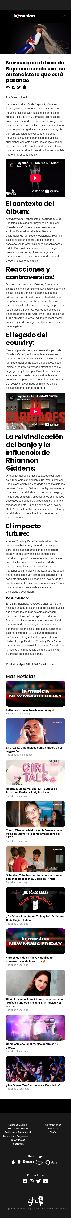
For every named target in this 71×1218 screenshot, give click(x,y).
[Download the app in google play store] (19, 1161)
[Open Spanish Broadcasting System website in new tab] (36, 1200)
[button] (7, 16)
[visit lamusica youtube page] (45, 1181)
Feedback (18, 1143)
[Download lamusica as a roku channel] (29, 1161)
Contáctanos (53, 1124)
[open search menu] (62, 16)
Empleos (53, 1128)
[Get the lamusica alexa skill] (52, 1161)
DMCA (53, 1132)
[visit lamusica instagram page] (31, 1181)
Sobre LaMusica (17, 1124)
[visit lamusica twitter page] (38, 1181)
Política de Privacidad (18, 1132)
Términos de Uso (18, 1128)
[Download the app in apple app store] (13, 1161)
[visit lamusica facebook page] (24, 1181)
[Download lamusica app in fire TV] (40, 1162)
